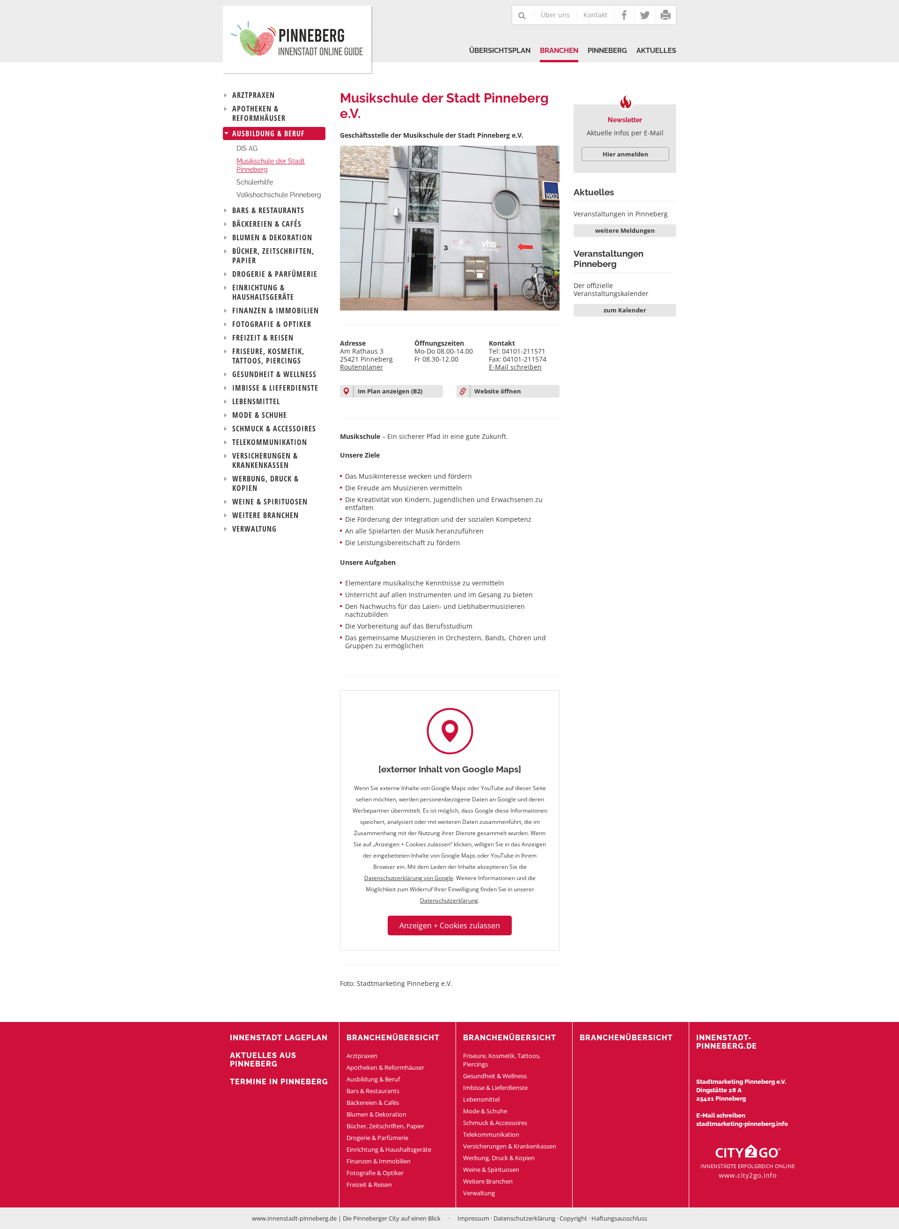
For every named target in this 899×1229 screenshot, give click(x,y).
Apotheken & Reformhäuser (259, 113)
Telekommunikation (269, 442)
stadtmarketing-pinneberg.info (742, 1123)
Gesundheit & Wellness (274, 374)
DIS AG (247, 148)
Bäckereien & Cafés (267, 224)
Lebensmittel (256, 401)
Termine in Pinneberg (279, 1081)
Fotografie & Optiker (271, 324)
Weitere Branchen (265, 515)
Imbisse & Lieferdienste (275, 387)
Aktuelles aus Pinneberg (263, 1059)
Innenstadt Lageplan (279, 1037)
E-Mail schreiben (515, 367)
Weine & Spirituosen (270, 501)
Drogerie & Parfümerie (274, 274)
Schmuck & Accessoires (274, 428)
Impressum (473, 1218)
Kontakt (595, 14)
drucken (666, 15)
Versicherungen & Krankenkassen (265, 460)
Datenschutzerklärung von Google (408, 878)
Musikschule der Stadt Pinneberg (270, 165)
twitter (645, 15)
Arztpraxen (253, 95)
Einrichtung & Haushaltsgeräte (263, 292)
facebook (624, 15)
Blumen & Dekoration (272, 237)
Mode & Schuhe (259, 415)
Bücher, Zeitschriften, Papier (273, 255)
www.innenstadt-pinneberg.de (294, 1218)
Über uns (555, 14)
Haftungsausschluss (619, 1218)
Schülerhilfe (254, 182)
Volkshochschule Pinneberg (278, 195)
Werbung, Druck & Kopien (265, 483)
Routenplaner (361, 367)
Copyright (573, 1218)
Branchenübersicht (393, 1037)
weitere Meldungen (625, 230)
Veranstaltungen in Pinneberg (621, 213)
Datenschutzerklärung (449, 900)
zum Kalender (625, 310)
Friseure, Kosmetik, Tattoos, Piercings (268, 356)
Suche (522, 16)
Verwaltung (254, 528)
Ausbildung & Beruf (268, 133)
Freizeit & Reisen (263, 337)
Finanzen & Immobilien (275, 310)
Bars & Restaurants (268, 210)
